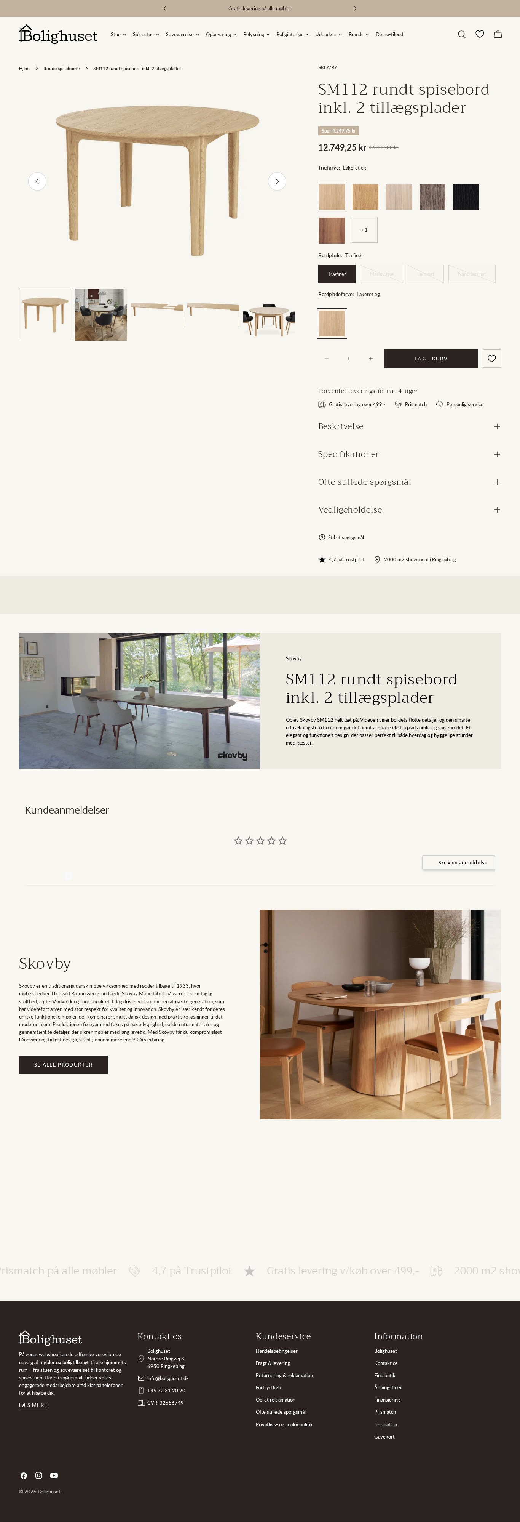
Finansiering (387, 1400)
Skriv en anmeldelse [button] (462, 862)
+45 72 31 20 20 (166, 1390)
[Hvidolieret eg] (399, 197)
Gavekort (384, 1437)
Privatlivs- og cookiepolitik (284, 1424)
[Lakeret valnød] (332, 230)
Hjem (24, 68)
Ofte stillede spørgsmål (281, 1412)
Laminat (430, 277)
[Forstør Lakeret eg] (339, 190)
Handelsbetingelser (277, 1351)
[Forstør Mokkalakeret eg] (440, 190)
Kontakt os (386, 1363)
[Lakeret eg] (332, 197)
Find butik (385, 1375)
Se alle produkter (63, 1065)
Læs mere (33, 1405)
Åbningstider (388, 1387)
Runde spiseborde (61, 68)
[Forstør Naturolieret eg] (373, 190)
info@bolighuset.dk (168, 1378)
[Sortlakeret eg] (466, 197)
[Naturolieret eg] (365, 197)
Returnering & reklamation (284, 1375)
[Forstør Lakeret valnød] (339, 223)
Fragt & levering (273, 1363)
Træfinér (337, 274)
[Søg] (461, 34)
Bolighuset (385, 1351)
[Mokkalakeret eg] (432, 197)
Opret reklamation (275, 1400)
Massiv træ (386, 277)
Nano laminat (477, 277)
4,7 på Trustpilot (346, 559)
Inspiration (385, 1424)
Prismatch (385, 1412)
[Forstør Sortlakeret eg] (473, 190)
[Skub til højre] (277, 181)
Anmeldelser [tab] (45, 876)
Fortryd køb (268, 1387)
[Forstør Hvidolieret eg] (406, 190)
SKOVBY (327, 67)
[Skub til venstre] (37, 181)
